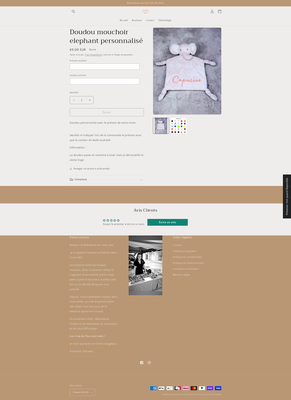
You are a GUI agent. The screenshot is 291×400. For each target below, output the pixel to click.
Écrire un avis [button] (167, 222)
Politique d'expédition (185, 251)
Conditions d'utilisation (185, 269)
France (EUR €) (80, 392)
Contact (177, 245)
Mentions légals (181, 275)
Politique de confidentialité (187, 257)
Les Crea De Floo (176, 394)
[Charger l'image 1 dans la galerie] (161, 126)
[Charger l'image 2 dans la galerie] (178, 126)
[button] (73, 11)
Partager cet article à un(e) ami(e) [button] (92, 168)
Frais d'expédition (94, 55)
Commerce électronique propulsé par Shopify (202, 394)
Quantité (74, 92)
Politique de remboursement (188, 263)
